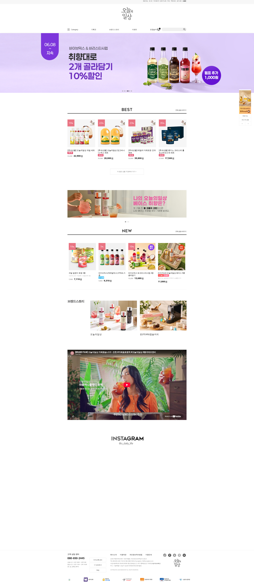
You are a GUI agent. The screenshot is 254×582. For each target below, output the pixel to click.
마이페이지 (156, 1)
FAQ (168, 1)
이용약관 (123, 555)
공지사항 (179, 1)
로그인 (150, 1)
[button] (233, 62)
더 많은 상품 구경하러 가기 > (126, 171)
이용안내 (149, 555)
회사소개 (113, 555)
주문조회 (173, 1)
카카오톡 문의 (97, 560)
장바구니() (163, 1)
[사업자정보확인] (155, 563)
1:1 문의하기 (98, 565)
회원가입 (145, 1)
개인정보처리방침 (136, 555)
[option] (82, 262)
